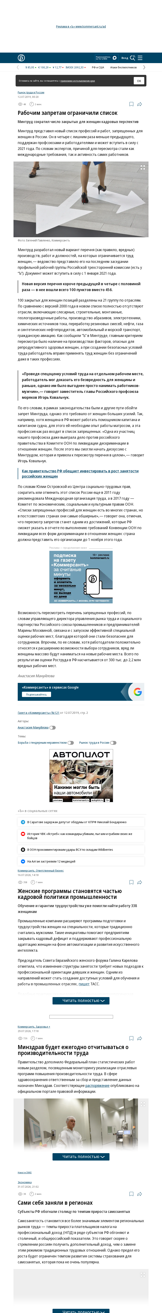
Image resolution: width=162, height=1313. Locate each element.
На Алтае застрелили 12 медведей (51, 861)
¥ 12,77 (57, 67)
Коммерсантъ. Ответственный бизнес (41, 870)
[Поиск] (133, 58)
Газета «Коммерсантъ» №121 (38, 712)
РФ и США (98, 67)
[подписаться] (53, 728)
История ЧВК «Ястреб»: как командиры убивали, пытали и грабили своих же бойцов (79, 836)
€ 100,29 (43, 67)
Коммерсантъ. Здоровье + (34, 1076)
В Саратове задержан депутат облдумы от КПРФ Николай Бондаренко (77, 822)
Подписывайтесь (36, 694)
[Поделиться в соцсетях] (139, 104)
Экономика (25, 1232)
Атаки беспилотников (123, 67)
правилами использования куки (77, 80)
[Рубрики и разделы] (140, 58)
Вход (125, 58)
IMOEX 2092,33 (75, 67)
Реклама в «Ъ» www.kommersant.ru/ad (81, 26)
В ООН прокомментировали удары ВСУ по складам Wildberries (70, 849)
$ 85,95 (30, 67)
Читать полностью (81, 1000)
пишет (84, 983)
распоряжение (97, 1134)
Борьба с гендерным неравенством (42, 742)
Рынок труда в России (31, 92)
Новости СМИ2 (25, 1221)
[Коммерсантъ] (21, 57)
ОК (139, 81)
